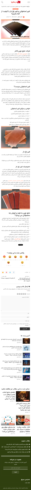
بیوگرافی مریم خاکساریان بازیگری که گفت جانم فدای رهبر (17, 444)
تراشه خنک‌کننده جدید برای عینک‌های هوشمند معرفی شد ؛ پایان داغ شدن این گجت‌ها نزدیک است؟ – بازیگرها (11, 369)
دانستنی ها (15, 9)
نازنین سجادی (20, 16)
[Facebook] (13, 272)
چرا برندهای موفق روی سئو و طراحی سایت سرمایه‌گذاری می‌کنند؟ (8, 429)
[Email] (2, 272)
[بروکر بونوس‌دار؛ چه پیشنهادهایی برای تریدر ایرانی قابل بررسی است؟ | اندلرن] (26, 348)
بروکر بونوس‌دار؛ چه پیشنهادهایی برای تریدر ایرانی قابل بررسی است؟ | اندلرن (12, 347)
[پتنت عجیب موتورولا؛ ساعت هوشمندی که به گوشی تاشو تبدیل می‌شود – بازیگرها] (26, 378)
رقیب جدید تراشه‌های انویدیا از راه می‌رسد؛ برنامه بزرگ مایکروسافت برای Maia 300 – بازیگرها (12, 361)
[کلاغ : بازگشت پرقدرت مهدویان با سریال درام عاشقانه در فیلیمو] (23, 420)
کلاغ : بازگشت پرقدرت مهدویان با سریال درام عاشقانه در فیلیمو (23, 429)
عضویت (15, 472)
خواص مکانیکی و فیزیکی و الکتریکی (15, 181)
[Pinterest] (6, 272)
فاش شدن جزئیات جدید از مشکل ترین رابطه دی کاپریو (18, 452)
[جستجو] (2, 2)
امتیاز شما (28, 294)
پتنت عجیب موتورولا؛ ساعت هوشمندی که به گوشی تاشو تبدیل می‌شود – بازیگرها (12, 376)
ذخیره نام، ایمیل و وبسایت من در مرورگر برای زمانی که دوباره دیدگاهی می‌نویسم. (15, 324)
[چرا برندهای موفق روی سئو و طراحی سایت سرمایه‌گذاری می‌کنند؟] (8, 420)
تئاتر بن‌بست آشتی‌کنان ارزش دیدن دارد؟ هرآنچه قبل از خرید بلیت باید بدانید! (11, 340)
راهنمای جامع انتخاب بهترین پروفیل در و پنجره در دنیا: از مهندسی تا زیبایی (8, 395)
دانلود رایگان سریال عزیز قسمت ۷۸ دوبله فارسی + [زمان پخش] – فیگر (15, 447)
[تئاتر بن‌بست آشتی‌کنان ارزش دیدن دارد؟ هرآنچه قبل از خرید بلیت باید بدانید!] (26, 341)
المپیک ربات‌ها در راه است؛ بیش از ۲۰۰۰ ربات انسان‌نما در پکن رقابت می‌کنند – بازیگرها (13, 354)
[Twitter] (10, 272)
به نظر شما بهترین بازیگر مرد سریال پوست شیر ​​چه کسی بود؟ (17, 449)
